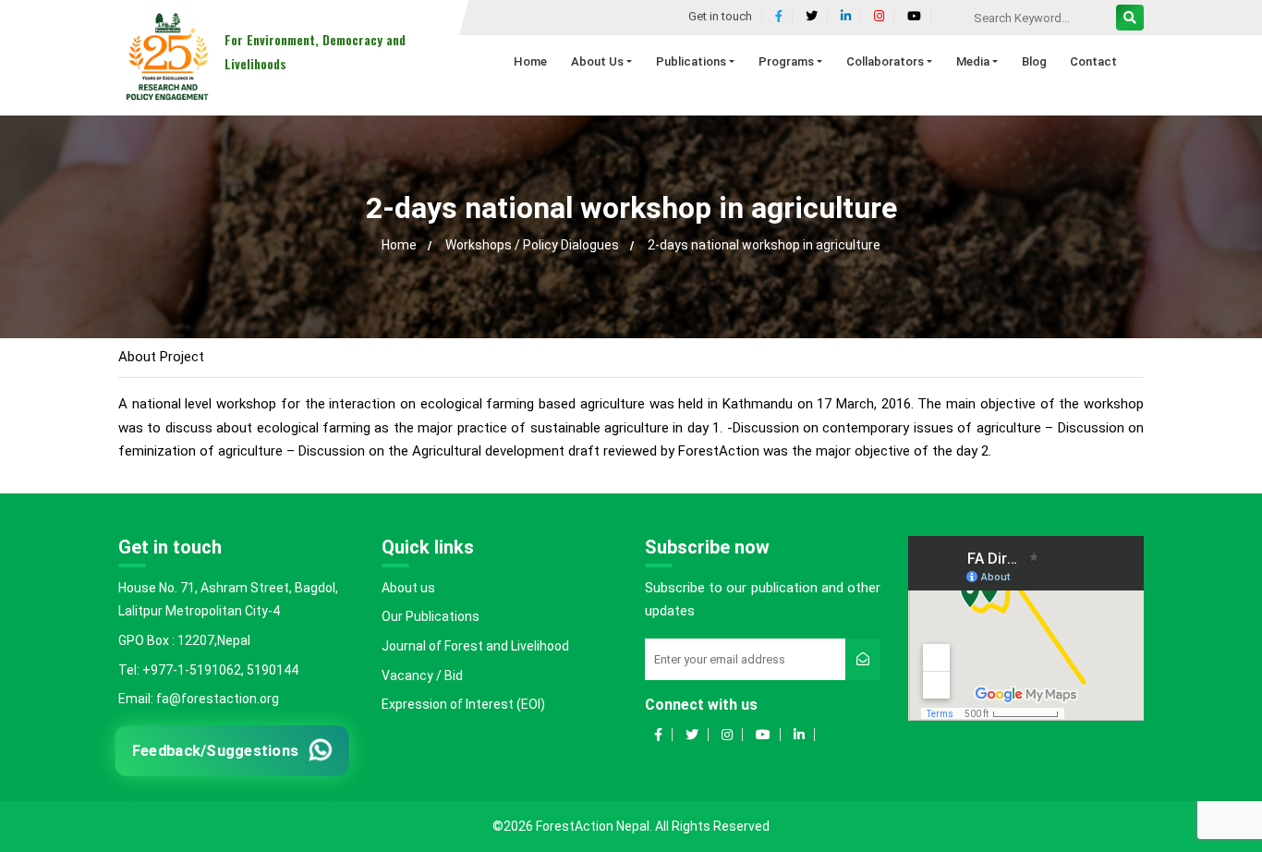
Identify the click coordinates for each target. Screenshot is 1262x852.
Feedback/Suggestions (215, 750)
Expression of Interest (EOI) (463, 704)
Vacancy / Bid (422, 675)
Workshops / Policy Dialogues (532, 244)
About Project (161, 356)
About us (408, 587)
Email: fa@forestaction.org (198, 698)
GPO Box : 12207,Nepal (184, 640)
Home (399, 244)
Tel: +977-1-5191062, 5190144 (208, 670)
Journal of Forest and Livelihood (475, 646)
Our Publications (430, 616)
